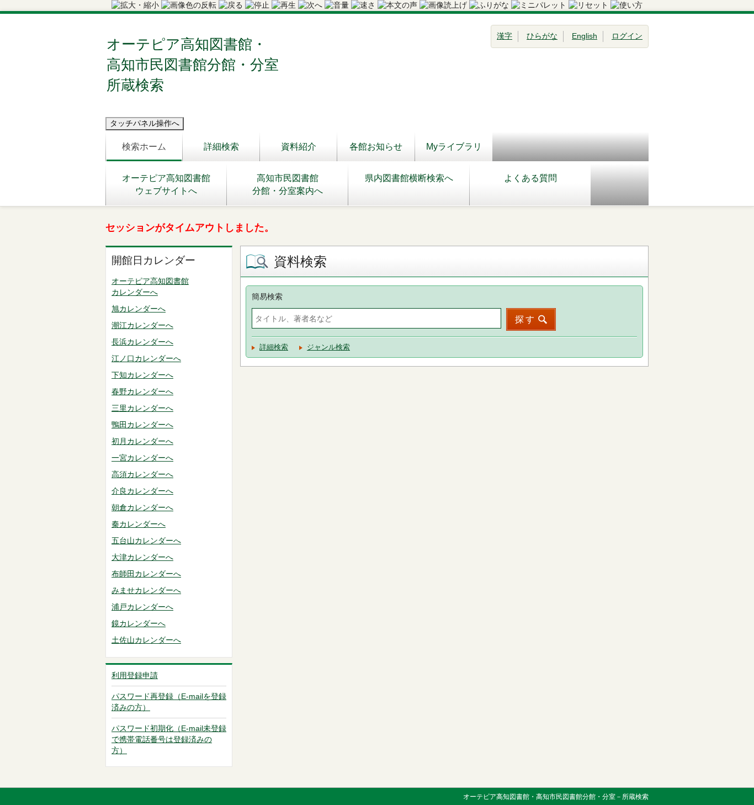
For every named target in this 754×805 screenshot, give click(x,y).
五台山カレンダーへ (146, 540)
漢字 (504, 35)
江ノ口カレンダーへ (146, 358)
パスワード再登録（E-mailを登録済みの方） (168, 702)
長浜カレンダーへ (142, 341)
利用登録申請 (134, 675)
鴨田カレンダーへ (142, 424)
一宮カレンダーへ (142, 457)
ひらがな (542, 35)
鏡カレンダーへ (138, 623)
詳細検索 (221, 146)
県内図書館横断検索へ (409, 178)
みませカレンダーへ (146, 590)
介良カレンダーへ (142, 490)
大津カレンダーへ (142, 557)
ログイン (627, 35)
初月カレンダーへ (142, 441)
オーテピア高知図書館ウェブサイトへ (166, 184)
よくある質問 (530, 178)
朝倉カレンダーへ (142, 507)
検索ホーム (144, 146)
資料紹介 (298, 146)
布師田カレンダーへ (146, 573)
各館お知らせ (375, 146)
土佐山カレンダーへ (146, 639)
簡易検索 (267, 296)
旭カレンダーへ (138, 308)
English (584, 35)
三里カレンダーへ (142, 408)
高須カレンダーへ (142, 474)
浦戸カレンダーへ (142, 606)
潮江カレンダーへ (142, 325)
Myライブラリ (454, 146)
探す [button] (525, 319)
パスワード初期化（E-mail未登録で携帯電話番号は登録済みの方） (168, 739)
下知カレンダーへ (142, 374)
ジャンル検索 (328, 347)
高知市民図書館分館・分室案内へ (287, 184)
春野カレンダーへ (142, 391)
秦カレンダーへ (138, 524)
